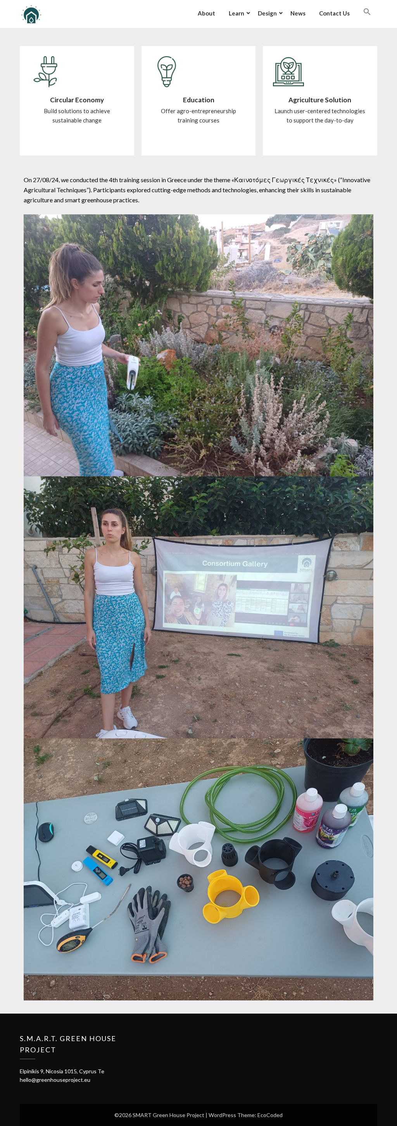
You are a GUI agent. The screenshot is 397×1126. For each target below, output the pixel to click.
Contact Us (334, 13)
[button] (367, 12)
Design (267, 13)
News (298, 13)
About (206, 13)
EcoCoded (270, 1115)
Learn (236, 13)
